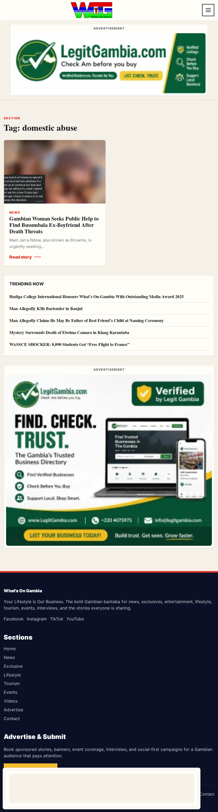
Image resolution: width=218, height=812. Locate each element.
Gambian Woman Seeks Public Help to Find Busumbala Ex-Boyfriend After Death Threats (54, 224)
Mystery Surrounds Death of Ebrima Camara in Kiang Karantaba (69, 332)
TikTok (56, 618)
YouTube (75, 618)
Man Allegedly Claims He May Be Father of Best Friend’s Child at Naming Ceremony (86, 320)
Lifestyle (12, 675)
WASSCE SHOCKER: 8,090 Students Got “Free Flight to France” (69, 344)
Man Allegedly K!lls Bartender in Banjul (45, 308)
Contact (12, 718)
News (9, 657)
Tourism (12, 683)
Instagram (37, 618)
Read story (20, 257)
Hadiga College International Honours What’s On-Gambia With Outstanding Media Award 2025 (96, 296)
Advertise (13, 709)
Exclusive (13, 666)
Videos (11, 701)
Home (10, 648)
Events (10, 692)
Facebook (14, 618)
